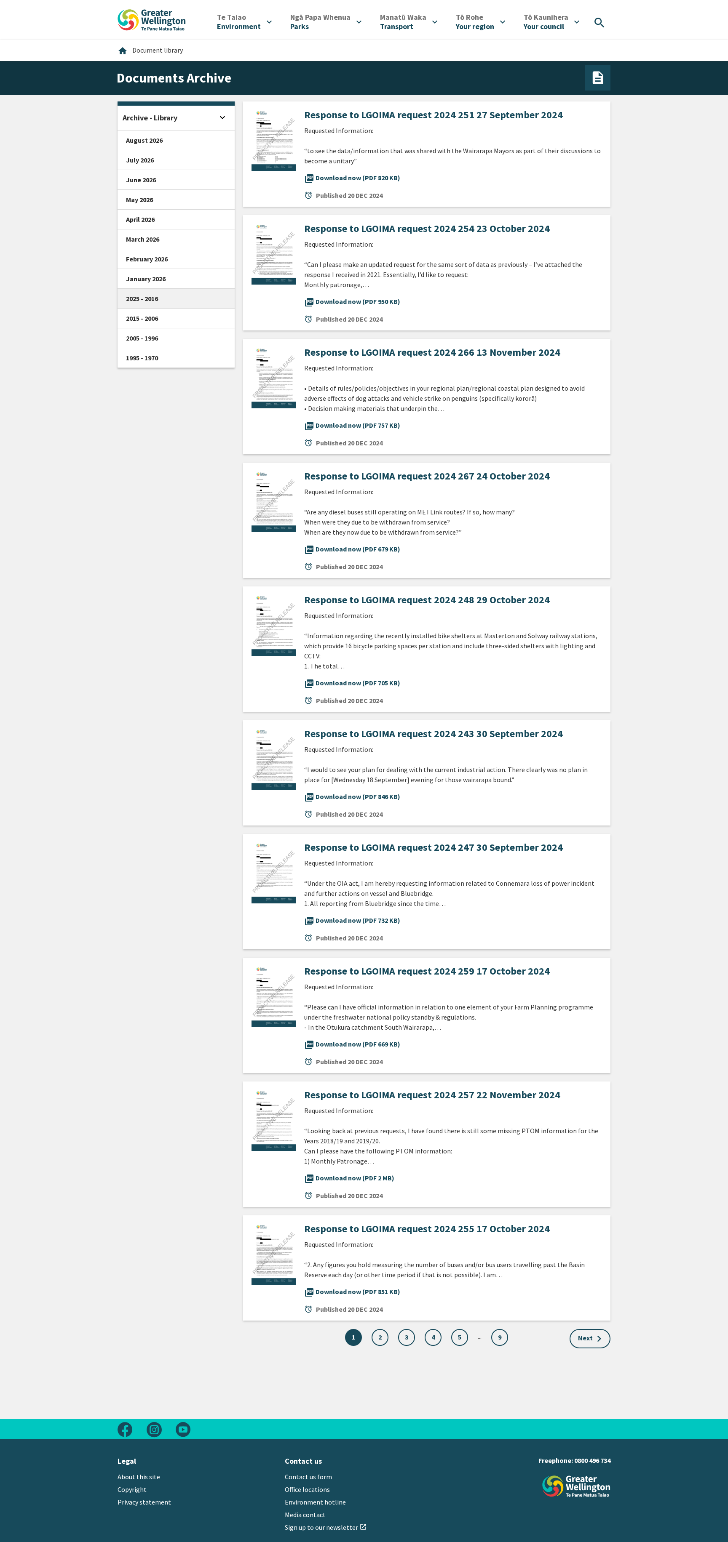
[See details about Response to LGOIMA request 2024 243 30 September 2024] (274, 757)
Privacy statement (144, 1502)
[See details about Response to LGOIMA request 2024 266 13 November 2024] (274, 376)
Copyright (132, 1489)
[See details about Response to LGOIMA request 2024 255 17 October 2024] (274, 1252)
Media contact (305, 1514)
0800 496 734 (592, 1460)
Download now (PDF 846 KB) (352, 796)
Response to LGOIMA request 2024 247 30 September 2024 (433, 847)
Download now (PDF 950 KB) (352, 301)
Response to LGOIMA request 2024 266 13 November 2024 (432, 352)
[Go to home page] (152, 19)
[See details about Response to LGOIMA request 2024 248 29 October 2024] (274, 623)
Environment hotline (315, 1502)
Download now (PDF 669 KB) (352, 1044)
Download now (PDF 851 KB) (352, 1291)
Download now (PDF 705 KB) (352, 683)
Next (585, 1338)
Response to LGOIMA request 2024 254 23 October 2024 (427, 228)
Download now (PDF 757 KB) (352, 425)
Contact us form (308, 1477)
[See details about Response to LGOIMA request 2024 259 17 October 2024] (274, 995)
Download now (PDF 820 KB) (352, 177)
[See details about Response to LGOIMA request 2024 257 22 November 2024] (274, 1118)
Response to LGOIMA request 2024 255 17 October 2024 (427, 1228)
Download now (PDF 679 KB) (352, 549)
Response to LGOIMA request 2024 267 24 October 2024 (427, 475)
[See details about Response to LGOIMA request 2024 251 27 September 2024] (274, 138)
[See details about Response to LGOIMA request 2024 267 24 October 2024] (274, 499)
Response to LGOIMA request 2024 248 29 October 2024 (427, 599)
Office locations (307, 1489)
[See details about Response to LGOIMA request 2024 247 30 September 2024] (274, 871)
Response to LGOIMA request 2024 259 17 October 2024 (427, 970)
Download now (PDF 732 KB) (352, 920)
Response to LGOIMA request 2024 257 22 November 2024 (432, 1094)
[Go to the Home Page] (576, 1486)
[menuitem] (244, 21)
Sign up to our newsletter (326, 1527)
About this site (139, 1477)
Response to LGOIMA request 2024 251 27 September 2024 (433, 114)
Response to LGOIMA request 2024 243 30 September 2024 (433, 733)
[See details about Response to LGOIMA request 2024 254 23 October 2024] (274, 252)
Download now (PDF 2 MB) (349, 1178)
